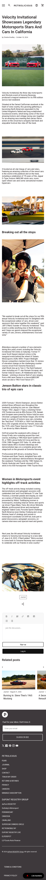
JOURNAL (6, 765)
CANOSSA (6, 816)
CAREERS (6, 789)
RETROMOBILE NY (9, 828)
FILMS (4, 761)
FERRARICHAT (7, 812)
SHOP (4, 769)
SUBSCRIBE (22, 737)
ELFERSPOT (6, 836)
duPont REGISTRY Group (15, 852)
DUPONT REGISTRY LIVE (11, 832)
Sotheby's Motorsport (10, 808)
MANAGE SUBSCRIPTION (11, 793)
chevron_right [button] (43, 667)
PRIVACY (5, 785)
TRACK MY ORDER (9, 777)
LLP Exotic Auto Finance (11, 840)
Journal (23, 597)
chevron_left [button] (2, 667)
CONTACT (6, 773)
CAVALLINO (6, 820)
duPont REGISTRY (9, 804)
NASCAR (35, 377)
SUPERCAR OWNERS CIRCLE (13, 824)
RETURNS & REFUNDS (10, 781)
